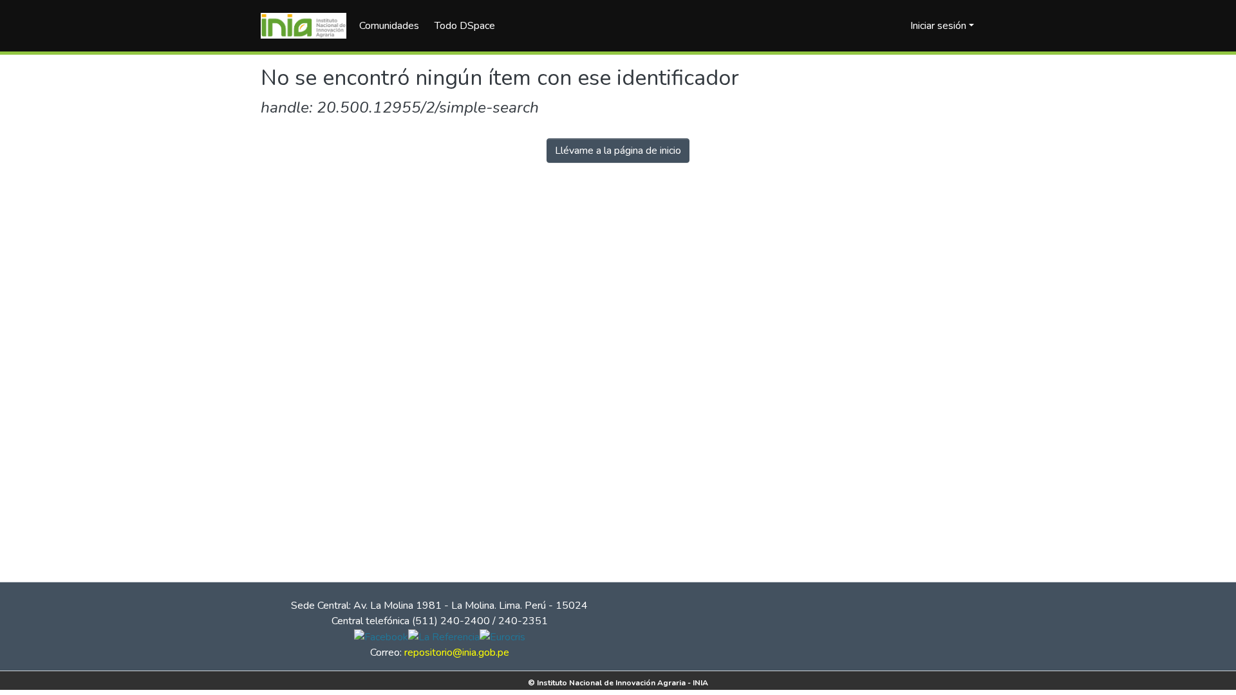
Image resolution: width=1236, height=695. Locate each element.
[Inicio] (303, 26)
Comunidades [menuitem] (389, 26)
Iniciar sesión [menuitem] (938, 26)
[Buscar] (880, 25)
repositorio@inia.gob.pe (456, 652)
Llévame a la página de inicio (618, 151)
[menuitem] (469, 25)
